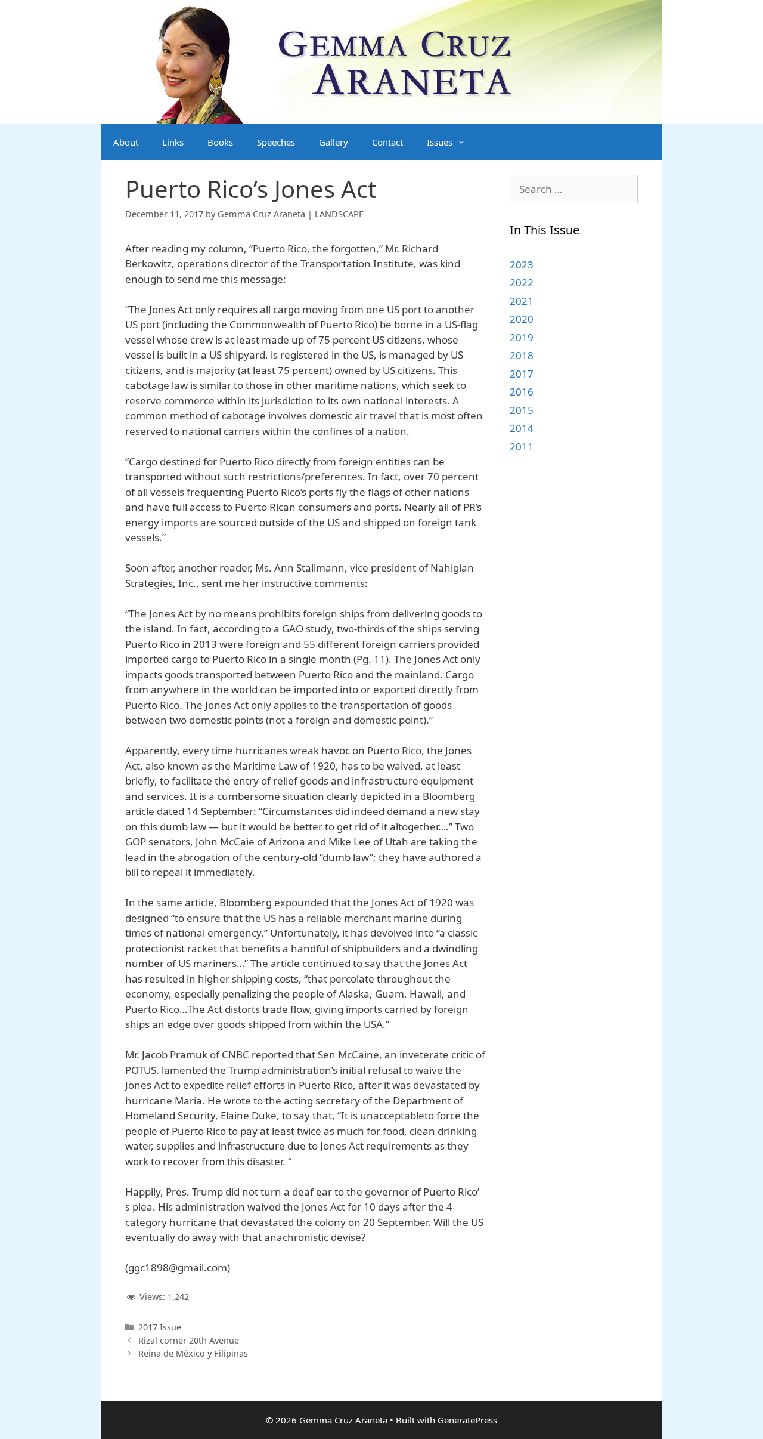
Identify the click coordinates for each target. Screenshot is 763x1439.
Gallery (333, 142)
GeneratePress (467, 1420)
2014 (522, 428)
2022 (522, 282)
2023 (522, 264)
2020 (522, 319)
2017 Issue (159, 1327)
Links (173, 142)
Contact (387, 142)
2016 (522, 392)
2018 (522, 355)
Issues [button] (439, 142)
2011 (522, 446)
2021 (522, 301)
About (125, 142)
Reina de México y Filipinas (193, 1353)
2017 (522, 374)
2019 (522, 337)
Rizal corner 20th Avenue (188, 1340)
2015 (522, 410)
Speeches (276, 142)
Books (220, 142)
